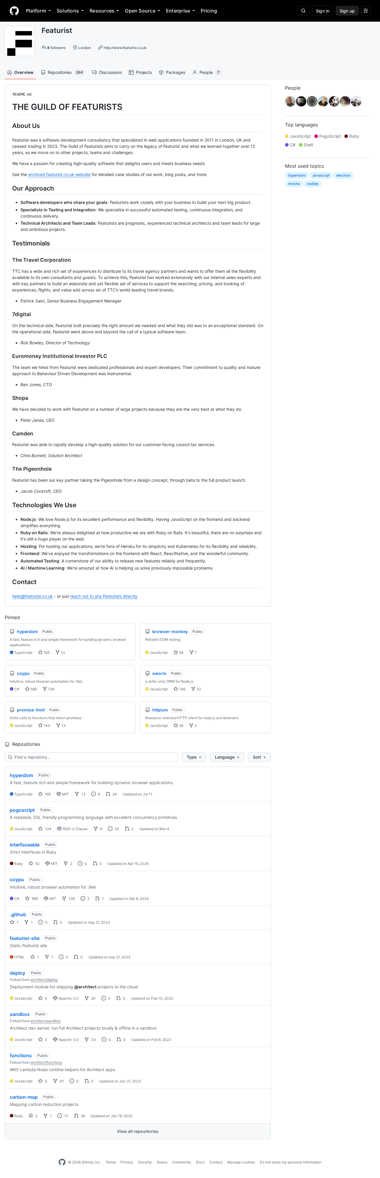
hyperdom (21, 775)
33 (93, 1039)
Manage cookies (241, 1162)
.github (18, 914)
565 (33, 689)
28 (82, 1116)
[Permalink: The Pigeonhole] (8, 469)
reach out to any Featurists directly (103, 596)
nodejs (312, 183)
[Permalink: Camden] (8, 433)
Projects (144, 72)
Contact (216, 1162)
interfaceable (24, 845)
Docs (200, 1162)
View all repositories (138, 1131)
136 (50, 689)
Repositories (65, 72)
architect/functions (46, 1062)
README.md (22, 94)
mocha (294, 183)
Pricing (209, 11)
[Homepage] (14, 10)
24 (114, 794)
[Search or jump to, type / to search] (303, 10)
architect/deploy (44, 979)
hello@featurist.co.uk (32, 596)
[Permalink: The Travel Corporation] (8, 260)
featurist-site (24, 938)
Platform (36, 11)
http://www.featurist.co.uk (125, 47)
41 (61, 1081)
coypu (17, 879)
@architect (85, 986)
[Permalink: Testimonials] (8, 243)
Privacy (127, 1162)
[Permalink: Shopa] (8, 398)
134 (47, 829)
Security (145, 1162)
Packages (175, 72)
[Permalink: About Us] (8, 125)
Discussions (110, 72)
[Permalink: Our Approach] (8, 188)
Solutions (68, 11)
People (209, 72)
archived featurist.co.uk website (59, 174)
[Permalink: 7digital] (8, 314)
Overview (24, 72)
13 (62, 652)
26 (180, 725)
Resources (102, 11)
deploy (17, 973)
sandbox (20, 1014)
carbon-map (24, 1097)
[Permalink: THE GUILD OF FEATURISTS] (8, 107)
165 (46, 652)
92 (36, 863)
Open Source (140, 11)
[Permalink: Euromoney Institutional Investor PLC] (8, 356)
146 (181, 689)
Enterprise (178, 11)
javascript (321, 175)
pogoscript (22, 810)
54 (180, 652)
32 (198, 689)
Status (162, 1162)
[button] (194, 757)
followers (56, 47)
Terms (111, 1162)
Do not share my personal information (291, 1162)
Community (181, 1162)
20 (116, 829)
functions (21, 1055)
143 (46, 725)
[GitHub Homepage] (62, 1162)
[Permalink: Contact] (8, 582)
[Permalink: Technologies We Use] (8, 505)
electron (343, 175)
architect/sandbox (46, 1021)
